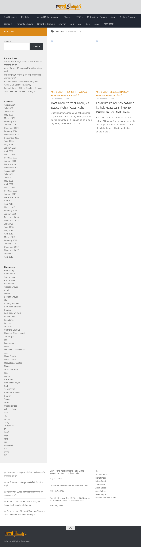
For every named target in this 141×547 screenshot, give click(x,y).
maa (6, 353)
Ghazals (8, 24)
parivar (7, 376)
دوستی (97, 24)
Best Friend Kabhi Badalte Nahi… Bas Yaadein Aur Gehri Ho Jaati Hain (67, 472)
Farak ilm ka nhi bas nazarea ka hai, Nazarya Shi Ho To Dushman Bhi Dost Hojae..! (115, 107)
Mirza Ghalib (10, 356)
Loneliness (9, 343)
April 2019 (8, 204)
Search (7, 41)
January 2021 (10, 194)
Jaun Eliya (8, 336)
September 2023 (11, 138)
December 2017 (11, 247)
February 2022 (10, 158)
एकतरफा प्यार (9, 425)
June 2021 (8, 177)
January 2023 (10, 148)
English (25, 17)
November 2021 (11, 167)
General (114, 92)
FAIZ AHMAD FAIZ (12, 313)
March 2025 (9, 118)
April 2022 (8, 151)
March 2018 (9, 237)
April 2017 (8, 257)
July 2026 (8, 108)
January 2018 (10, 243)
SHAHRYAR (10, 389)
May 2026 (8, 115)
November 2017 (11, 250)
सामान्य (6, 452)
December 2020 (11, 197)
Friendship (70, 92)
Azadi (113, 17)
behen (7, 293)
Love (6, 346)
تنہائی (87, 24)
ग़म (5, 429)
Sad (6, 386)
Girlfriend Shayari (12, 330)
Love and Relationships (46, 17)
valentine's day (10, 409)
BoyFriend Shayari (12, 307)
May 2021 (8, 181)
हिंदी (5, 455)
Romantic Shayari (24, 24)
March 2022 (9, 154)
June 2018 (8, 227)
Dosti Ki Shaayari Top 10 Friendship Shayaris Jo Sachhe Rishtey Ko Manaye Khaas (70, 499)
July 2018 (8, 224)
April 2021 (8, 184)
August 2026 (9, 105)
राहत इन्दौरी (108, 24)
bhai (6, 300)
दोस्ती (77, 95)
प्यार (5, 442)
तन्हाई (6, 435)
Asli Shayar (9, 17)
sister (6, 402)
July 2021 (8, 174)
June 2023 (8, 141)
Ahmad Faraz (10, 273)
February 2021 (10, 191)
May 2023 (8, 144)
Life (113, 95)
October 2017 (10, 253)
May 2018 (8, 230)
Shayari (62, 24)
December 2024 (11, 128)
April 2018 (8, 234)
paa (5, 373)
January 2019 (10, 214)
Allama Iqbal (9, 277)
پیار (79, 24)
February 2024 (10, 131)
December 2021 (11, 164)
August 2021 (9, 171)
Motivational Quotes (97, 17)
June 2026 (8, 111)
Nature (7, 366)
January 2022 (10, 161)
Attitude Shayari (127, 17)
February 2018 (10, 240)
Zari (72, 24)
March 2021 (9, 187)
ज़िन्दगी (119, 95)
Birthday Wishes (11, 303)
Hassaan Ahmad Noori (14, 333)
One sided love (11, 369)
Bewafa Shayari (11, 297)
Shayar (67, 17)
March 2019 (9, 207)
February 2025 (10, 121)
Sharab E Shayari (46, 24)
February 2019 (10, 210)
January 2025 (10, 124)
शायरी (79, 17)
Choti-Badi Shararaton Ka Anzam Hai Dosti (69, 485)
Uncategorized (10, 406)
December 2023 (11, 134)
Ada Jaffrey (9, 270)
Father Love (9, 316)
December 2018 (11, 217)
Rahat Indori (9, 379)
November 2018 (11, 220)
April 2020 (8, 200)
